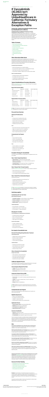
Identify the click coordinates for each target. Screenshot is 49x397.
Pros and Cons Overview (16, 46)
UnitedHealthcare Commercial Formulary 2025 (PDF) (21, 363)
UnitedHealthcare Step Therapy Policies (19, 364)
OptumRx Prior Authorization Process (18, 367)
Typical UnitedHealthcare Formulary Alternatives (20, 45)
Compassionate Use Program (17, 53)
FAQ (13, 54)
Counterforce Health (17, 187)
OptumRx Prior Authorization (18, 168)
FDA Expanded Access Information (18, 368)
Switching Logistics (15, 49)
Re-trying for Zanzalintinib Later (17, 50)
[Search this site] (45, 1)
